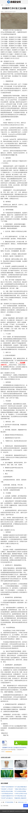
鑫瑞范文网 (12, 811)
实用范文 (7, 5)
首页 (2, 5)
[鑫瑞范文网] (14, 2)
